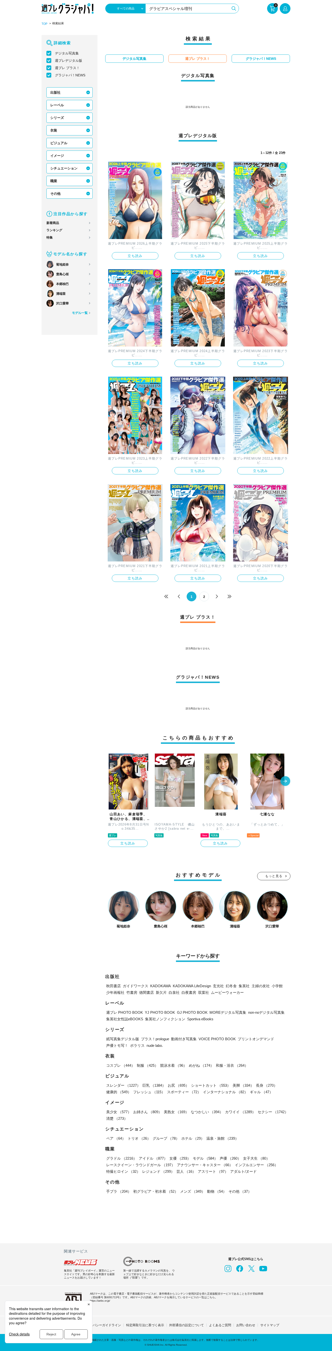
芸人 (186, 1171)
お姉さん (147, 1112)
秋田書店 (113, 986)
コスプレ (120, 1065)
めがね (201, 1065)
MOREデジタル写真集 (228, 1012)
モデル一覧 (80, 313)
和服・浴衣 (232, 1065)
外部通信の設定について (186, 1325)
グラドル (121, 1158)
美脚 (243, 1085)
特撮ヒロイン (123, 1171)
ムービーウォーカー (227, 992)
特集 (49, 237)
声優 (230, 1158)
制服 (147, 1065)
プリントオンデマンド (256, 1039)
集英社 (244, 986)
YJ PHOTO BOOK (160, 1012)
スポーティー (184, 1092)
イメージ (57, 156)
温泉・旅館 (222, 1138)
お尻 (178, 1085)
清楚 (117, 1118)
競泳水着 (173, 1065)
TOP (44, 23)
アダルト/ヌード (243, 1171)
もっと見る (274, 876)
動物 (217, 1191)
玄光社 (218, 986)
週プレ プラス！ (67, 68)
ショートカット (211, 1085)
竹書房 (131, 992)
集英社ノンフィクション (165, 1019)
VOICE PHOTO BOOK (217, 1039)
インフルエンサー (256, 1165)
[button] (285, 781)
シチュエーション (64, 168)
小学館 (277, 986)
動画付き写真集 (184, 1039)
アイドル (153, 1158)
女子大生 (256, 1158)
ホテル (192, 1138)
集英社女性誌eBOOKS (124, 1019)
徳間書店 (146, 992)
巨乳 (154, 1085)
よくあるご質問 (220, 1325)
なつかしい (207, 1112)
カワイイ (240, 1112)
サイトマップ (269, 1325)
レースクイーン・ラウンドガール (140, 1165)
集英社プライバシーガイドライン (97, 1325)
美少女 (118, 1112)
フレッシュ (149, 1092)
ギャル (261, 1092)
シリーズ (57, 118)
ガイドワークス (135, 986)
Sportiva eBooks (200, 1019)
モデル (205, 1158)
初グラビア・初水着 (155, 1191)
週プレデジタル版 (68, 60)
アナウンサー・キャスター (205, 1165)
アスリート (213, 1171)
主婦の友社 (261, 986)
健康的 (118, 1092)
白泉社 (174, 992)
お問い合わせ (245, 1325)
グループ (166, 1138)
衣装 (53, 130)
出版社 (55, 92)
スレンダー (123, 1085)
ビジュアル (58, 143)
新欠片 (161, 992)
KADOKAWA (160, 986)
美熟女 (176, 1112)
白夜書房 (189, 992)
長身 (266, 1085)
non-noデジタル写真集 (266, 1012)
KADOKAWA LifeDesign (192, 986)
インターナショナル (225, 1092)
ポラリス (137, 1045)
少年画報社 (115, 992)
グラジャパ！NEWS (70, 75)
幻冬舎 (231, 986)
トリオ (139, 1138)
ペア (116, 1138)
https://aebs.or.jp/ (100, 1300)
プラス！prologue (155, 1039)
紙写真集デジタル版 (122, 1039)
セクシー (273, 1112)
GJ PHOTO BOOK (192, 1012)
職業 (53, 181)
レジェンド (158, 1171)
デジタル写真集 (67, 53)
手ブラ (118, 1191)
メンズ (192, 1191)
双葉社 (203, 992)
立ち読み (135, 256)
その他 (55, 194)
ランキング (54, 230)
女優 (180, 1158)
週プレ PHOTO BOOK (124, 1012)
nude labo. (155, 1045)
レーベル (57, 105)
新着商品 (52, 223)
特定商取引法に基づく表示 (145, 1325)
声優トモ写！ (117, 1045)
